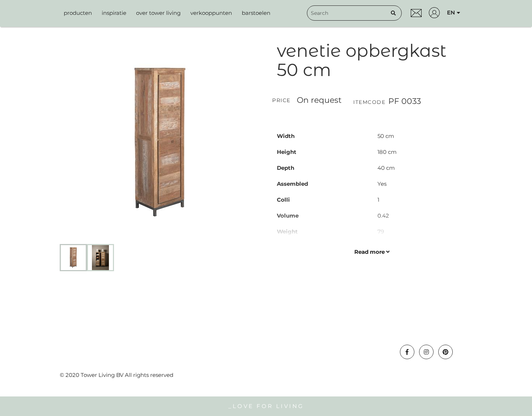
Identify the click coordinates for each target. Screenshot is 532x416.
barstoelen (256, 12)
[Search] (393, 13)
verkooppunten (211, 12)
